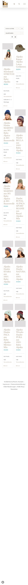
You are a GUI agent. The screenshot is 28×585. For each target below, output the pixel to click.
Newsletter (14, 390)
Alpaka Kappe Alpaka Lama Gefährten (21, 63)
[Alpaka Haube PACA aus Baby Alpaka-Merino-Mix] (7, 316)
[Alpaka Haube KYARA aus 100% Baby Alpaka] (7, 253)
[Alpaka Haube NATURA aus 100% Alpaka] (20, 253)
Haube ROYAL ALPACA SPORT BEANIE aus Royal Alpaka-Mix (20, 209)
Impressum (6, 385)
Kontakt (20, 383)
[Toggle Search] (19, 4)
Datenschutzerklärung (18, 385)
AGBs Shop (20, 388)
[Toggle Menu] (24, 4)
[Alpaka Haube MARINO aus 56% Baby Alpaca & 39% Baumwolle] (7, 116)
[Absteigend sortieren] (22, 29)
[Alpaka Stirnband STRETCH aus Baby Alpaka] (7, 55)
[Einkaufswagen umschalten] (14, 4)
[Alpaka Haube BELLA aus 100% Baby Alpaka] (20, 122)
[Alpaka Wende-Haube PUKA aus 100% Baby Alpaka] (20, 316)
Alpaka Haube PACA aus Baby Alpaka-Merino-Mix (8, 340)
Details (6, 107)
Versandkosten (8, 97)
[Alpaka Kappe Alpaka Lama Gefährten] (20, 49)
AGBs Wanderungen (10, 388)
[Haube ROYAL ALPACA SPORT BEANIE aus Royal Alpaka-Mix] (20, 185)
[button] (3, 582)
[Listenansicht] (15, 38)
